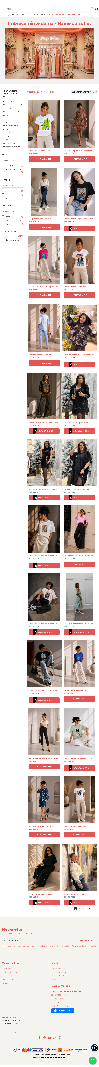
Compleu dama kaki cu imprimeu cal (44, 423)
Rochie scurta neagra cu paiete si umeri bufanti (44, 489)
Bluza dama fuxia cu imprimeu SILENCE (43, 287)
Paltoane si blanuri (11, 147)
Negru (8, 217)
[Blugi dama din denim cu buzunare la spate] (44, 192)
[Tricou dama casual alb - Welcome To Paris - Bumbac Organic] (44, 124)
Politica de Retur (58, 972)
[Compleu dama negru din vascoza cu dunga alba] (44, 867)
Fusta (5, 129)
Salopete (7, 108)
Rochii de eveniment (12, 105)
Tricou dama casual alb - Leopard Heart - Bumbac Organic (79, 826)
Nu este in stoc (12, 240)
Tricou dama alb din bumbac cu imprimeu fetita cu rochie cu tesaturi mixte (43, 624)
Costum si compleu (12, 112)
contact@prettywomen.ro (13, 1032)
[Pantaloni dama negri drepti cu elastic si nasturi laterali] (79, 529)
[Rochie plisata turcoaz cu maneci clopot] (79, 597)
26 (89, 908)
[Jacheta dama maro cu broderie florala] (79, 328)
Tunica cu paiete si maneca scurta (76, 489)
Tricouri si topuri (10, 119)
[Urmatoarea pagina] (93, 908)
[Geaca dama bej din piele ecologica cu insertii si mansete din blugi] (79, 867)
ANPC (54, 979)
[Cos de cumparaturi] (96, 8)
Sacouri (6, 133)
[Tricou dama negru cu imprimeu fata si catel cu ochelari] (79, 192)
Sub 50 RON (11, 165)
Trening (6, 136)
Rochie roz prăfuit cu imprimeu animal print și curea (78, 151)
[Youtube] (49, 1038)
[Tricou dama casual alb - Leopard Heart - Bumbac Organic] (79, 799)
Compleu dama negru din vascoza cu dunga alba (40, 894)
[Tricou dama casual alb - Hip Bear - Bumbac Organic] (79, 260)
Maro (7, 220)
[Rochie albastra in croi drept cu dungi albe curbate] (44, 799)
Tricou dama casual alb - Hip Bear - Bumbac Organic (77, 287)
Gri (6, 224)
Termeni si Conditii (10, 972)
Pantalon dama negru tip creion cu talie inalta (43, 758)
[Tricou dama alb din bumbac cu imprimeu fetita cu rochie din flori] (44, 529)
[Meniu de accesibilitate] (94, 1047)
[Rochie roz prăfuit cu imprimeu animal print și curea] (79, 124)
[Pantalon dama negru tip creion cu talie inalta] (44, 731)
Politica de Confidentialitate (84, 946)
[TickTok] (54, 1038)
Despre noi (7, 968)
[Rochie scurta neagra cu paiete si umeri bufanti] (44, 462)
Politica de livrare (9, 979)
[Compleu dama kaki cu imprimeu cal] (44, 396)
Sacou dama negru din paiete (78, 423)
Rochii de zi (8, 101)
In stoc (8, 236)
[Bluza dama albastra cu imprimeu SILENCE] (79, 663)
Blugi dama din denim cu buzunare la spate (40, 219)
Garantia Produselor (60, 976)
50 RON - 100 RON (13, 169)
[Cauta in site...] (92, 8)
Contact (5, 983)
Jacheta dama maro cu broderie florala (79, 355)
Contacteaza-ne (64, 1011)
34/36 (7, 198)
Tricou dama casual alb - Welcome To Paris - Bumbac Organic (42, 151)
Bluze (5, 115)
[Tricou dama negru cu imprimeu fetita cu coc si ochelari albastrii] (44, 663)
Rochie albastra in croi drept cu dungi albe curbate (43, 826)
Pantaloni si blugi (11, 126)
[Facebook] (39, 1038)
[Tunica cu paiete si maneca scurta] (79, 462)
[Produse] (3, 9)
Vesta (5, 140)
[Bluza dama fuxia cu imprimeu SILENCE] (44, 260)
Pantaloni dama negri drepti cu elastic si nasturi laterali (78, 556)
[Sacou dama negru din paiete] (79, 396)
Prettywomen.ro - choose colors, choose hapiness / (25, 14)
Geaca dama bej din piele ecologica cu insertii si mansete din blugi (78, 894)
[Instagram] (59, 1038)
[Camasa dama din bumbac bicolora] (44, 328)
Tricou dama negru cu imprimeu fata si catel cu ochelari (79, 219)
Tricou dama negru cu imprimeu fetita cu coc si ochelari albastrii (44, 690)
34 (6, 195)
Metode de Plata (59, 968)
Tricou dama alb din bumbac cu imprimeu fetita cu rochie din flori (44, 556)
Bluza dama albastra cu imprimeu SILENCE (75, 690)
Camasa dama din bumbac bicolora (41, 355)
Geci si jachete (9, 143)
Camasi (6, 122)
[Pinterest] (44, 1038)
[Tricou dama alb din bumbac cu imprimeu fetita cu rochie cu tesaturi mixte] (44, 597)
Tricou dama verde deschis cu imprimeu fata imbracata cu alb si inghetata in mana (79, 758)
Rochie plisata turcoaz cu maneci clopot (79, 624)
